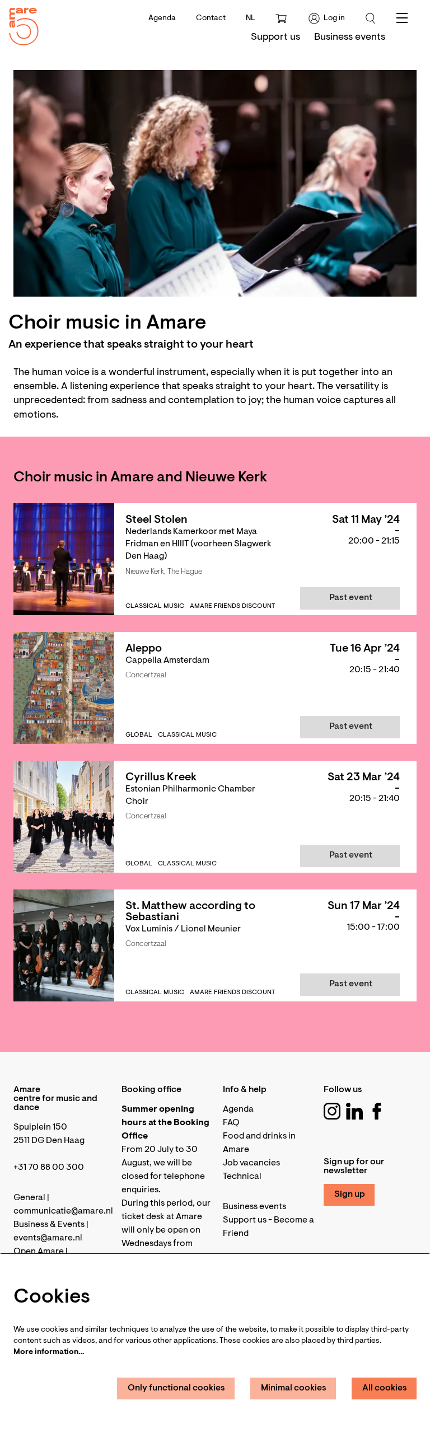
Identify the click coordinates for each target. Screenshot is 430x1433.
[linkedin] (354, 1111)
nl (250, 18)
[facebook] (376, 1111)
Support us (245, 1220)
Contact (211, 18)
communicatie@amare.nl (63, 1211)
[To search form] (370, 18)
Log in (334, 18)
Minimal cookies (293, 1388)
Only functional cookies (176, 1388)
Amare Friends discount (232, 606)
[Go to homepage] (19, 23)
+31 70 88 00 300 (48, 1167)
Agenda (162, 18)
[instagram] (332, 1111)
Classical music (154, 606)
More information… (48, 1352)
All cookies (384, 1388)
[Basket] (282, 18)
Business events (254, 1206)
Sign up (349, 1194)
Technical (242, 1176)
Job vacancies (251, 1163)
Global (138, 735)
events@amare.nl (47, 1238)
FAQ (231, 1122)
